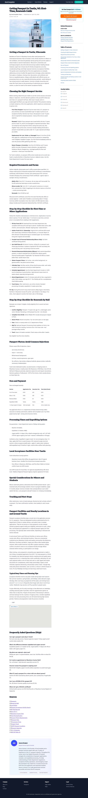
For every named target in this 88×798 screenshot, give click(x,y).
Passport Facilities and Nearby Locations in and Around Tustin (71, 77)
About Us (5, 784)
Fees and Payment (65, 65)
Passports (13, 701)
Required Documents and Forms (68, 54)
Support (51, 2)
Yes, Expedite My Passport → (71, 16)
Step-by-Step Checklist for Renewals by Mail (70, 60)
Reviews (45, 2)
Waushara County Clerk (17, 713)
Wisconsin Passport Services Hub (68, 30)
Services (30, 2)
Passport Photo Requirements (19, 718)
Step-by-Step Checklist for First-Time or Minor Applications (70, 57)
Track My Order (69, 2)
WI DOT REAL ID (16, 732)
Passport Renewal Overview (67, 37)
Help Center (48, 784)
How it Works (38, 2)
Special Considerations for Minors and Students (71, 72)
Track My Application (16, 715)
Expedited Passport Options (67, 39)
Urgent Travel (15, 724)
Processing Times (16, 722)
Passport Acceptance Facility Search (20, 707)
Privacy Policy (69, 784)
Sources (62, 82)
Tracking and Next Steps (66, 74)
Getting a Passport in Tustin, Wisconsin (69, 50)
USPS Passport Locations (18, 726)
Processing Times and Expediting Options (70, 67)
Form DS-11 (14, 711)
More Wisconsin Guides (66, 32)
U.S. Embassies (16, 730)
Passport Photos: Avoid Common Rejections (70, 62)
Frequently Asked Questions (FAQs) (68, 80)
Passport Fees (15, 720)
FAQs (46, 786)
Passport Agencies (17, 728)
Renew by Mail (15, 703)
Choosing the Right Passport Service (68, 52)
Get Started (79, 2)
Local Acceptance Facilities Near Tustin (69, 69)
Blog (4, 786)
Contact (5, 788)
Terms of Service (70, 786)
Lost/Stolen (14, 705)
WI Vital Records (15, 709)
